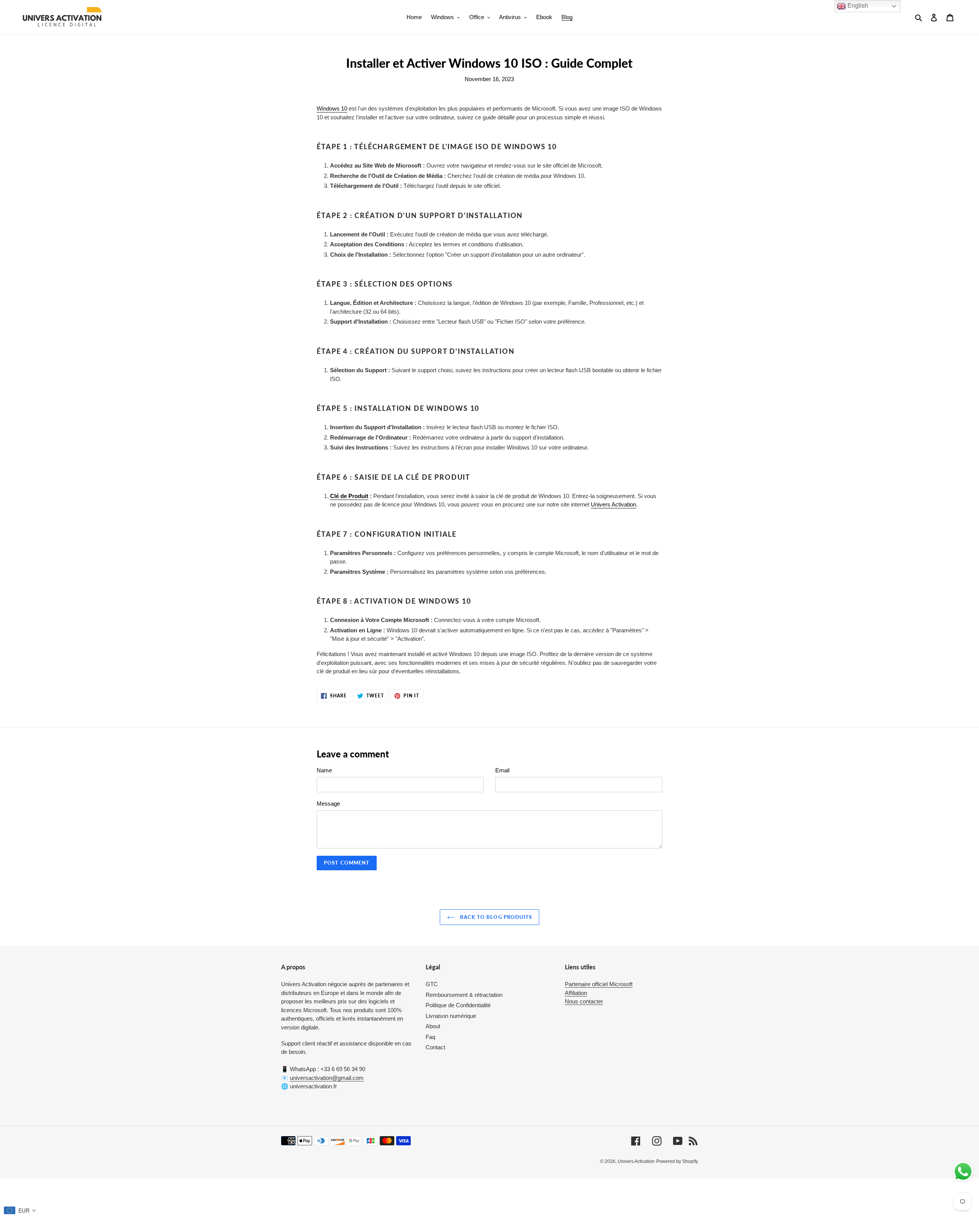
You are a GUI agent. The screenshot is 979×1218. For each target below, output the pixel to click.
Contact (435, 1047)
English (857, 5)
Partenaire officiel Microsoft (599, 984)
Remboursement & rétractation (464, 995)
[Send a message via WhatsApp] (963, 1171)
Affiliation (576, 993)
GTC (432, 984)
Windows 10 (332, 108)
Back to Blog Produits (495, 917)
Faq (430, 1037)
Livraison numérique (451, 1016)
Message (328, 803)
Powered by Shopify (677, 1161)
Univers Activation (613, 504)
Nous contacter (584, 1001)
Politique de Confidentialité (458, 1005)
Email (502, 770)
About (433, 1026)
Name (324, 770)
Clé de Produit (349, 496)
